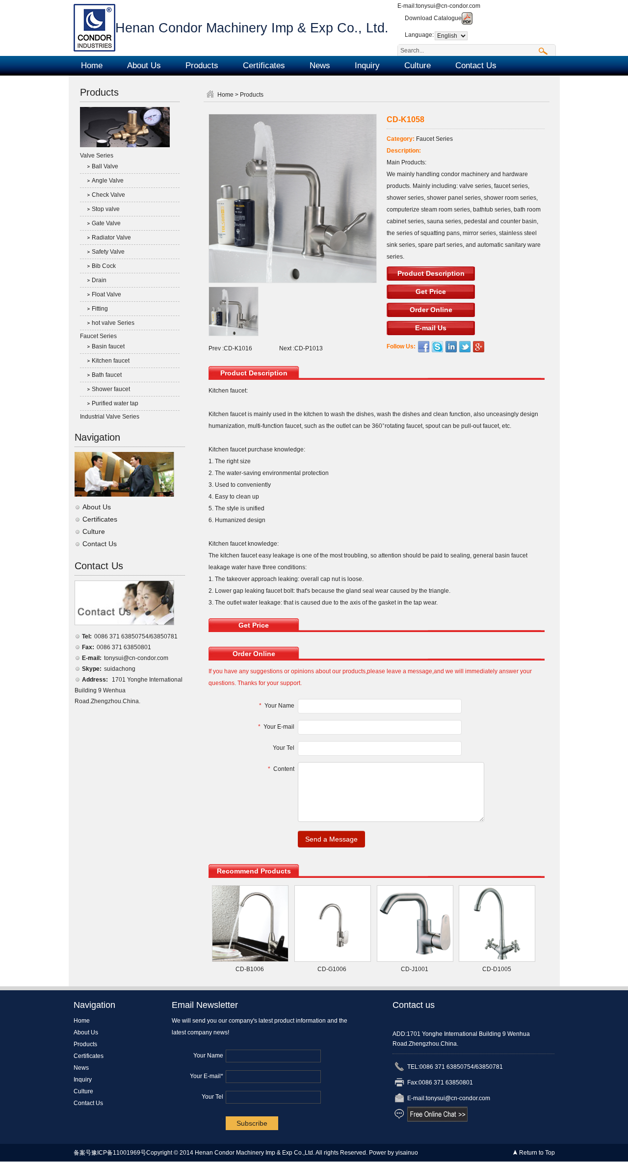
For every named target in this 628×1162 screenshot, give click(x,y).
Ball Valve (105, 166)
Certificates (264, 65)
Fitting (100, 308)
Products (201, 65)
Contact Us (476, 65)
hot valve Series (113, 322)
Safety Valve (108, 251)
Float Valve (106, 294)
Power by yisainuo (393, 1152)
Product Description (431, 273)
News (320, 65)
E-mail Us (430, 328)
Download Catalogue (433, 18)
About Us (144, 65)
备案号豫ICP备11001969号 (110, 1152)
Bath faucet (107, 374)
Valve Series (96, 155)
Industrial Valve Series (109, 416)
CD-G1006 (331, 969)
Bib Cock (104, 266)
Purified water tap (115, 403)
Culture (417, 65)
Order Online (431, 310)
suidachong (119, 668)
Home (92, 65)
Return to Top (537, 1152)
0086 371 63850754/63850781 (136, 636)
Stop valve (106, 209)
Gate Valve (106, 223)
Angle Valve (108, 180)
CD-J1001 (414, 969)
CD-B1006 (250, 969)
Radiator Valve (111, 237)
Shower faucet (111, 389)
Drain (99, 280)
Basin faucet (108, 346)
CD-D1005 (496, 969)
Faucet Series (98, 336)
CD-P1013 (308, 348)
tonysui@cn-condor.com (448, 5)
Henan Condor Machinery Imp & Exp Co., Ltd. (252, 28)
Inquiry (367, 65)
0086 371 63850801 (124, 647)
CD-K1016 (238, 348)
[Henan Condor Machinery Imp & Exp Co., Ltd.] (94, 27)
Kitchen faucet (111, 360)
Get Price (431, 291)
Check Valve (108, 194)
